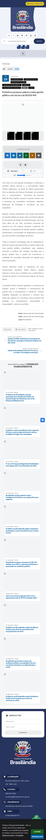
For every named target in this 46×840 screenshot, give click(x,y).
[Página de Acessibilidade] (35, 35)
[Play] (20, 165)
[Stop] (25, 165)
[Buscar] (39, 41)
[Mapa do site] (31, 35)
